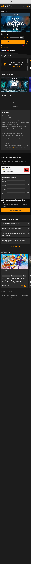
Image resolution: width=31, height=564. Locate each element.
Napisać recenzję (15, 210)
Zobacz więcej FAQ (15, 246)
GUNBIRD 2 (5, 271)
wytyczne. (3, 163)
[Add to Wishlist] (28, 42)
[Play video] (14, 84)
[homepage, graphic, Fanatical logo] (7, 6)
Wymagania (15, 106)
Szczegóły (15, 102)
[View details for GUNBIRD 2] (14, 261)
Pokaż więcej (15, 147)
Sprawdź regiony (4, 47)
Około (15, 99)
